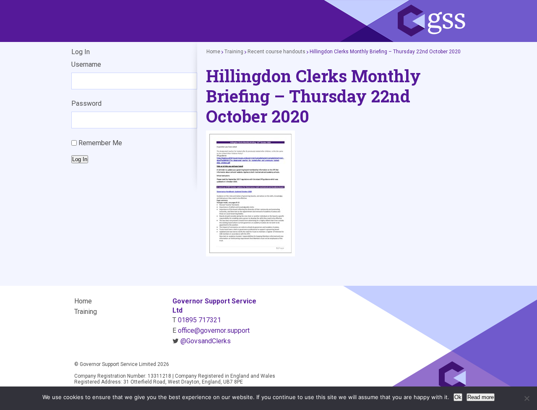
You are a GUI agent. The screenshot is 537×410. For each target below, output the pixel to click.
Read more (480, 397)
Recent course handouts (276, 52)
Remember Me (100, 143)
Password (86, 103)
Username (86, 64)
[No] (526, 398)
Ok (457, 397)
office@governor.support (214, 330)
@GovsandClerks (205, 341)
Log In (79, 159)
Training (233, 52)
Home (213, 52)
